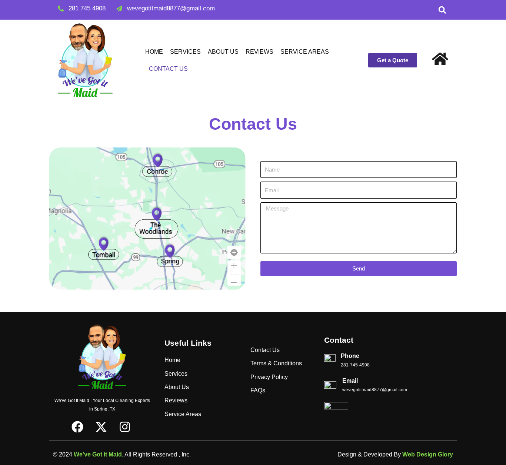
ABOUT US (223, 52)
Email (350, 381)
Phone (350, 356)
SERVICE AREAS (304, 52)
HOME (154, 52)
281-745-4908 (355, 365)
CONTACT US (168, 69)
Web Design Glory (427, 454)
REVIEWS (259, 52)
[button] (442, 10)
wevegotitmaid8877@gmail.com (374, 389)
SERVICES (185, 52)
